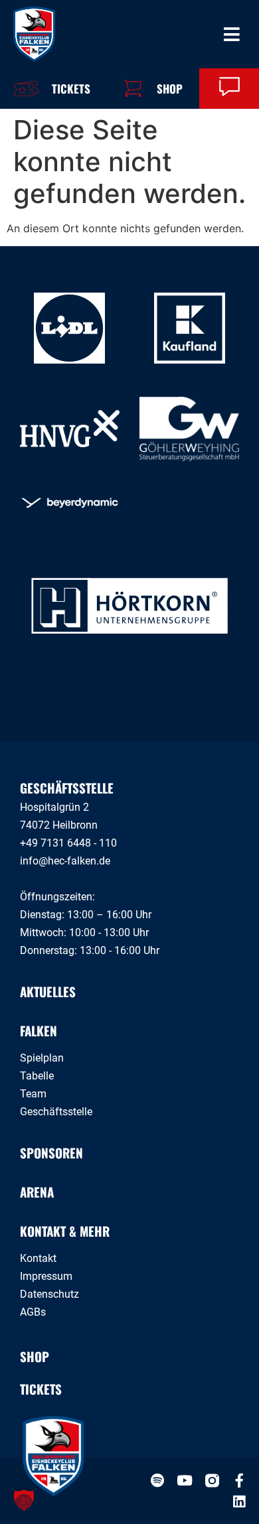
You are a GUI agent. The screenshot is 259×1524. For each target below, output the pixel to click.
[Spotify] (158, 1481)
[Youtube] (185, 1481)
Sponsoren (51, 1152)
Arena (37, 1191)
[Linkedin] (239, 1502)
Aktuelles (48, 991)
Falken (38, 1030)
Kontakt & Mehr (65, 1230)
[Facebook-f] (239, 1481)
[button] (24, 1500)
